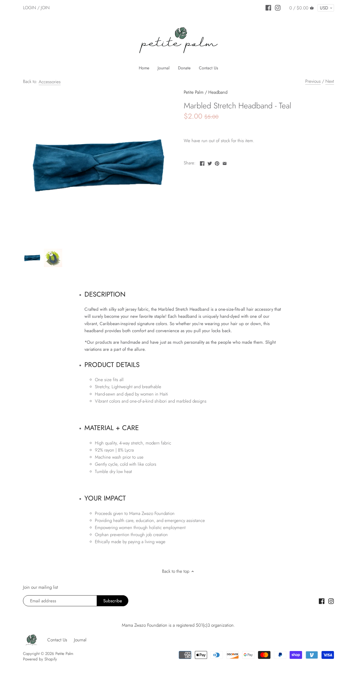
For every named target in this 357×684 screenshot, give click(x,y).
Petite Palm (194, 92)
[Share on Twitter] (210, 162)
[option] (32, 258)
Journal (80, 640)
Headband (217, 92)
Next (329, 81)
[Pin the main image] (217, 162)
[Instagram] (277, 7)
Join (45, 7)
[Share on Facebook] (202, 162)
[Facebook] (268, 7)
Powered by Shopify (40, 659)
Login (29, 7)
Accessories (50, 82)
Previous (313, 81)
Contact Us (57, 640)
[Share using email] (224, 162)
